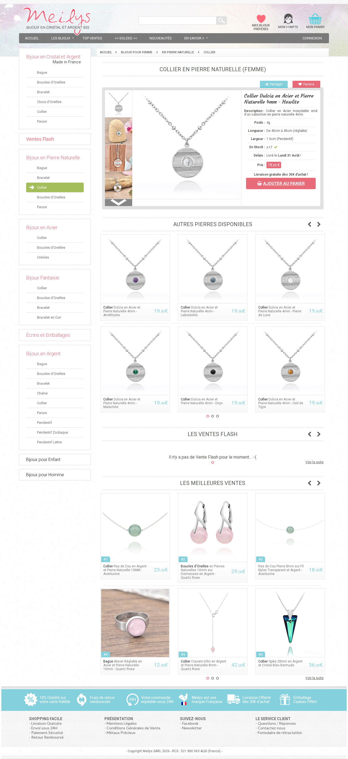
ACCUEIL (106, 52)
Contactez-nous (271, 728)
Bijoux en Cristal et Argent (53, 57)
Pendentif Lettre (49, 442)
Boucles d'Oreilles (51, 82)
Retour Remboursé (47, 737)
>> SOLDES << (126, 38)
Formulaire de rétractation (280, 732)
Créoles (43, 257)
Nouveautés (161, 38)
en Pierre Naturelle (178, 52)
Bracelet (43, 92)
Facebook (190, 723)
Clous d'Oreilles (49, 102)
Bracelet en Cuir (49, 317)
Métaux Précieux (121, 732)
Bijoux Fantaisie (42, 278)
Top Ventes (92, 38)
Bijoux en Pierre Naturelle (53, 157)
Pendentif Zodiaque (52, 432)
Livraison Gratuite (46, 723)
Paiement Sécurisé (47, 732)
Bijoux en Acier (42, 227)
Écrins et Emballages (48, 335)
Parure (42, 121)
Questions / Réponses (277, 723)
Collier (42, 112)
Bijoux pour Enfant (43, 459)
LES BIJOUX (60, 38)
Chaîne (42, 393)
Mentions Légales (122, 723)
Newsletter (192, 728)
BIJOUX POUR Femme (136, 52)
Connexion (312, 38)
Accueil (32, 38)
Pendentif (44, 423)
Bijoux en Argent (43, 353)
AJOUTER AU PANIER (284, 183)
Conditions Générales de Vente (133, 728)
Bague (42, 72)
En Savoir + (194, 38)
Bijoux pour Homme (45, 474)
